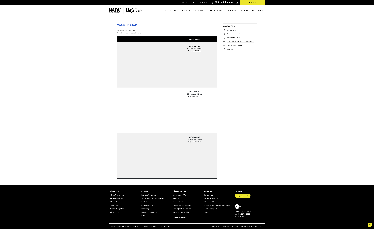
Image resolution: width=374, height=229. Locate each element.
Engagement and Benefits (182, 205)
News (143, 216)
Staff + (194, 2)
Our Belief (144, 202)
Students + (203, 2)
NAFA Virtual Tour (233, 38)
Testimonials (114, 205)
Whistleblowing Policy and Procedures (240, 41)
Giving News (114, 212)
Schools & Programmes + (177, 10)
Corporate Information (149, 212)
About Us (144, 191)
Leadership (145, 209)
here (133, 31)
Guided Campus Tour (234, 34)
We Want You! (177, 198)
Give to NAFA (115, 191)
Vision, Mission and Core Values (152, 198)
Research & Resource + (253, 10)
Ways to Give (114, 202)
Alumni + (184, 2)
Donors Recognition (117, 209)
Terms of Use (165, 226)
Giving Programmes (117, 195)
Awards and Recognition (181, 212)
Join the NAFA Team (180, 191)
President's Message (148, 195)
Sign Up (240, 196)
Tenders (230, 49)
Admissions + (217, 10)
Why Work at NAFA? (179, 195)
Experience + (200, 10)
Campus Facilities (179, 218)
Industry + (232, 10)
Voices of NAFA (178, 202)
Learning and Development (182, 209)
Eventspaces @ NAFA (234, 45)
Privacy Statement (149, 226)
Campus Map (208, 195)
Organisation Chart (148, 205)
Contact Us (229, 26)
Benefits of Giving (116, 198)
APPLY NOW (252, 2)
